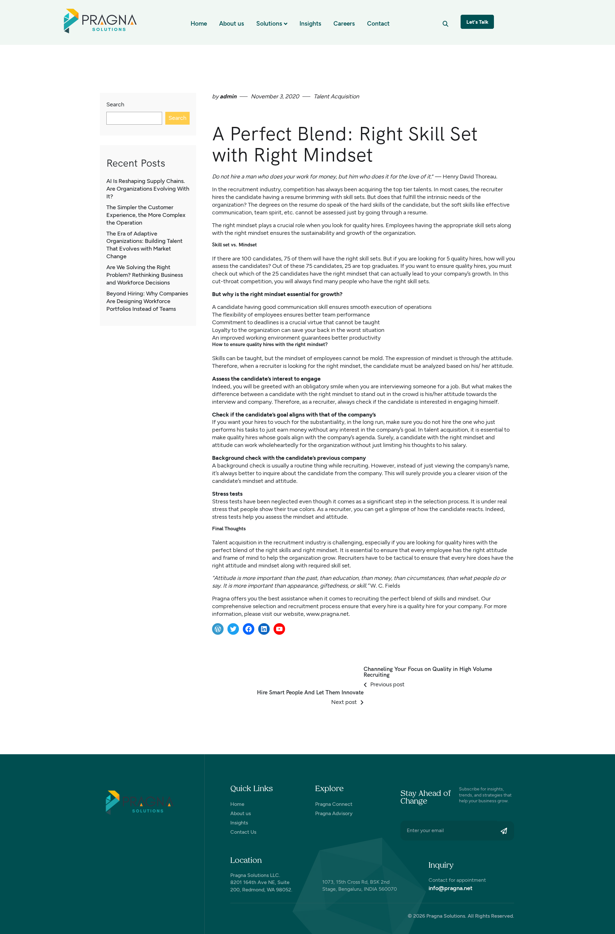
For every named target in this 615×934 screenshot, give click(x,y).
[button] (445, 23)
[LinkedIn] (264, 629)
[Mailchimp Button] (505, 830)
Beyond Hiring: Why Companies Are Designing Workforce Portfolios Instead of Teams (147, 301)
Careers (344, 23)
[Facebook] (248, 629)
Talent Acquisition (336, 96)
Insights (310, 23)
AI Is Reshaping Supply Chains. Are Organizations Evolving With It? (147, 189)
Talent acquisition (234, 542)
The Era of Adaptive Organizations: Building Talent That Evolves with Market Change (144, 245)
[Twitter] (233, 629)
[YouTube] (279, 629)
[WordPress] (218, 629)
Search (115, 104)
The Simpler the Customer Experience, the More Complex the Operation (145, 215)
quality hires (368, 225)
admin (227, 96)
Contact (378, 23)
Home (199, 23)
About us (231, 23)
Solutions (269, 23)
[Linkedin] (233, 918)
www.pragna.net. (328, 613)
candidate (413, 437)
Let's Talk (477, 22)
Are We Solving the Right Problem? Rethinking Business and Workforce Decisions (144, 275)
